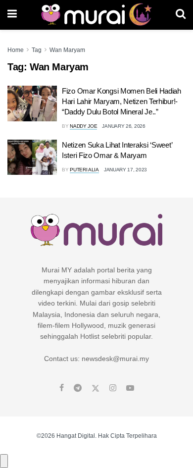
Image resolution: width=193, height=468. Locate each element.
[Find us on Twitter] (95, 388)
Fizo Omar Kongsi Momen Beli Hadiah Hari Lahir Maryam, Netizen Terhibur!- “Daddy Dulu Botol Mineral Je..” (121, 101)
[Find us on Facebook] (61, 388)
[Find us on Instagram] (112, 388)
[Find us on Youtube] (130, 388)
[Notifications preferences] (4, 461)
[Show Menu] (12, 15)
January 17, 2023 (125, 169)
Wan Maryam (67, 50)
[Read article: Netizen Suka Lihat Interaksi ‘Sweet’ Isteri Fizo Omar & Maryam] (32, 157)
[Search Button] (181, 15)
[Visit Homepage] (96, 14)
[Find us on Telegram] (78, 388)
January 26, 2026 (123, 126)
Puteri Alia (84, 169)
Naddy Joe (83, 126)
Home (15, 50)
